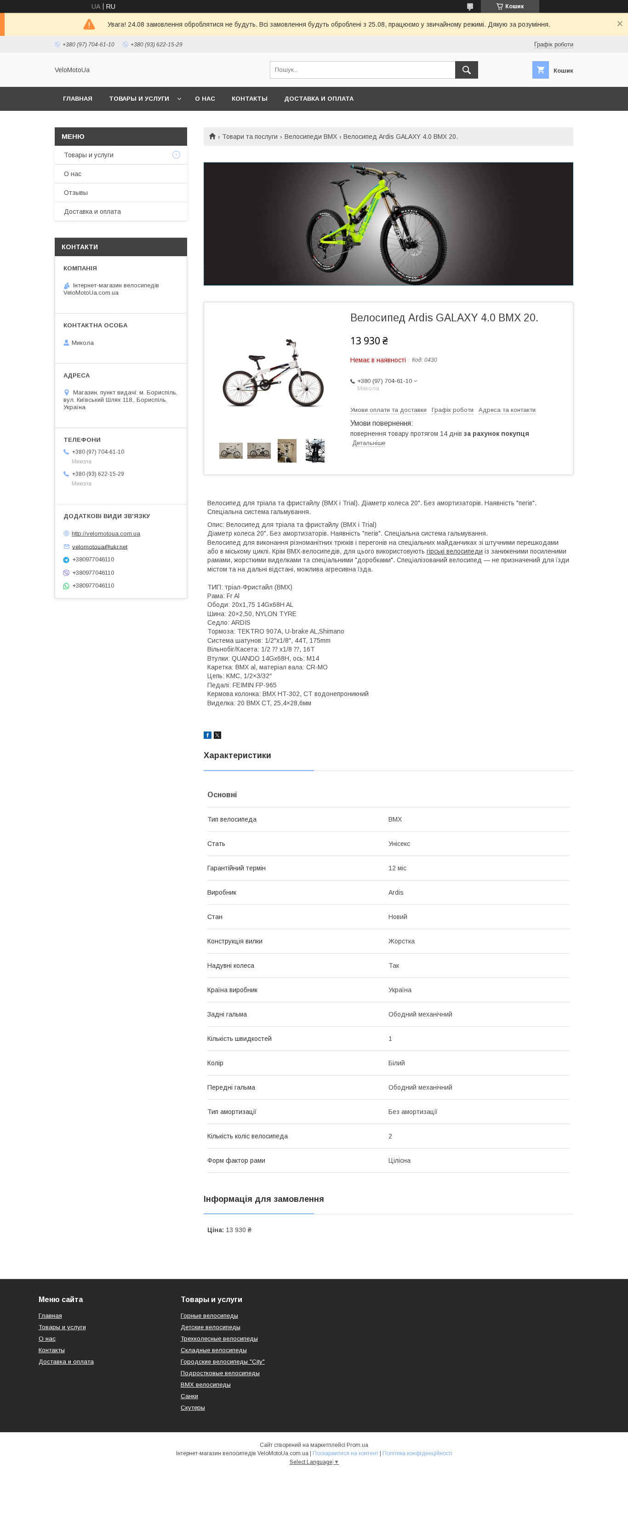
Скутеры (193, 1407)
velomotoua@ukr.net (99, 546)
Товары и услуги (139, 98)
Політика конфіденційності (417, 1453)
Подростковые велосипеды (220, 1373)
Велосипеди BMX (311, 136)
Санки (189, 1396)
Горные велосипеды (209, 1315)
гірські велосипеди (455, 551)
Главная (77, 98)
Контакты (250, 98)
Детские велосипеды (210, 1327)
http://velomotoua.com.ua (106, 533)
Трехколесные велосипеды (219, 1338)
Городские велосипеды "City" (223, 1361)
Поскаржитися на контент (345, 1453)
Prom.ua (357, 1445)
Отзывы (76, 192)
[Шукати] (466, 70)
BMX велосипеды (206, 1384)
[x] (217, 736)
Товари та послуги (250, 136)
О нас (205, 98)
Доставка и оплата (319, 98)
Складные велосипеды (214, 1350)
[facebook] (207, 736)
